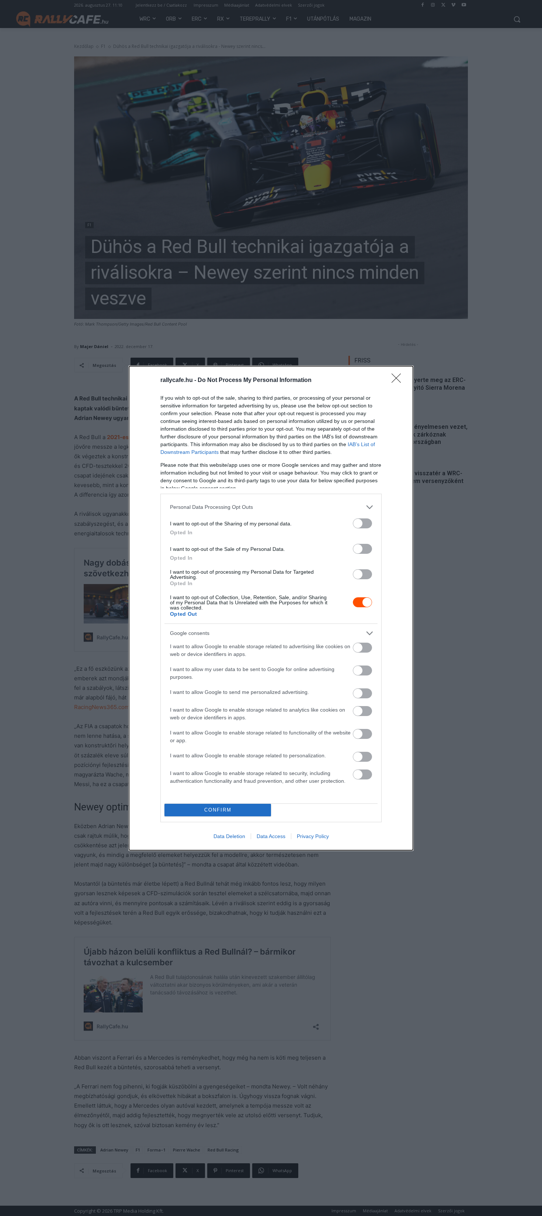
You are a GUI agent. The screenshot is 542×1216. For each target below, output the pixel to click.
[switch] (362, 523)
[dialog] (271, 608)
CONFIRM (218, 810)
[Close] (399, 381)
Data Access (271, 836)
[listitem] (271, 507)
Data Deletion (229, 836)
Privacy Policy (313, 836)
